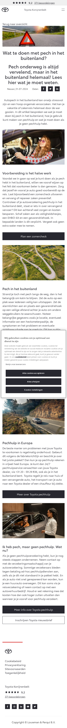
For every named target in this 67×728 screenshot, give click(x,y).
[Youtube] (28, 706)
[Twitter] (50, 88)
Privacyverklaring (15, 665)
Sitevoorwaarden (15, 669)
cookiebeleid (20, 357)
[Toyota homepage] (5, 9)
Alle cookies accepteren (33, 373)
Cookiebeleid (13, 661)
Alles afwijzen (33, 381)
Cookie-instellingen (33, 390)
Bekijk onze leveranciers (16, 364)
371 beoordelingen (44, 2)
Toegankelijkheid (15, 673)
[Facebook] (43, 88)
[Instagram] (14, 706)
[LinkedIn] (57, 88)
